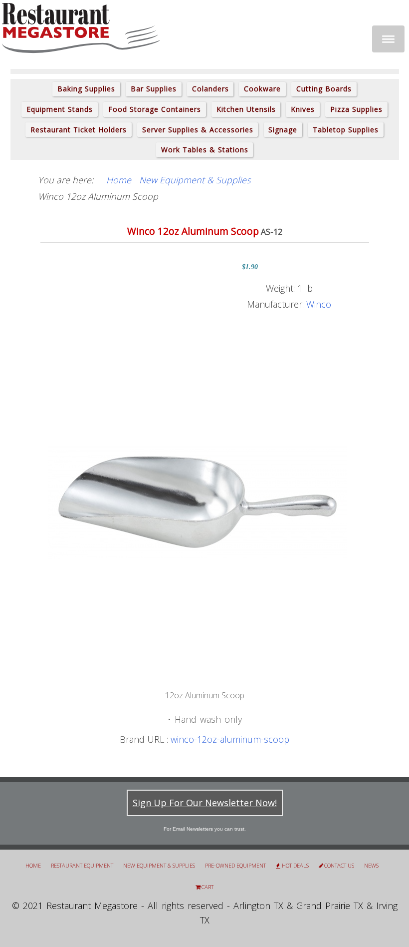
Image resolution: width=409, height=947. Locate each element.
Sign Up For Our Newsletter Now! (205, 803)
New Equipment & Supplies (159, 865)
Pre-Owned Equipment (235, 865)
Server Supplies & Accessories (197, 129)
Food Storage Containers (154, 109)
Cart (207, 887)
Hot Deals (295, 866)
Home (33, 865)
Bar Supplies (154, 88)
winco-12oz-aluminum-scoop (230, 739)
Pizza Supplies (356, 109)
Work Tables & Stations (204, 149)
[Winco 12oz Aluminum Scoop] (197, 501)
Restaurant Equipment (82, 865)
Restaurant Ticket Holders (78, 129)
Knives (303, 109)
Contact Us (339, 866)
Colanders (210, 88)
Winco (318, 304)
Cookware (262, 88)
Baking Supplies (86, 88)
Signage (282, 129)
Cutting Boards (324, 88)
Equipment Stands (59, 109)
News (371, 865)
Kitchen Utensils (246, 109)
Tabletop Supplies (346, 129)
